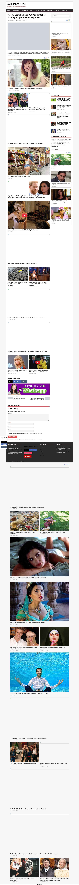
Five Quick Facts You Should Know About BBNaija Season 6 (63, 130)
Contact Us (64, 10)
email (25, 381)
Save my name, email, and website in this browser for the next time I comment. (25, 433)
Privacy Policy (39, 884)
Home (8, 10)
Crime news (42, 447)
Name (9, 422)
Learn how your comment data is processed (33, 439)
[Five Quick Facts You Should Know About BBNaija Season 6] (53, 132)
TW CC (23, 461)
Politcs (41, 451)
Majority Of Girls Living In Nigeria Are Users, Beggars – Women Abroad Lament (64, 106)
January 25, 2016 (12, 20)
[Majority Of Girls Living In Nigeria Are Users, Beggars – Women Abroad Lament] (53, 108)
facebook (17, 381)
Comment (10, 413)
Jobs (31, 10)
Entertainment (16, 10)
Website (9, 429)
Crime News (25, 10)
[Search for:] (61, 16)
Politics (37, 10)
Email (9, 426)
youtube (28, 456)
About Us (57, 10)
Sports (43, 10)
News (24, 20)
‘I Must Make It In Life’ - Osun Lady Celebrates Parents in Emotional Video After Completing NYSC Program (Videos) (63, 115)
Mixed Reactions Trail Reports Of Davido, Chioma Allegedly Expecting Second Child (64, 123)
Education (49, 10)
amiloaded (19, 20)
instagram (29, 453)
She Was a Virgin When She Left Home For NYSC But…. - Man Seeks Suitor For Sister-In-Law (63, 99)
